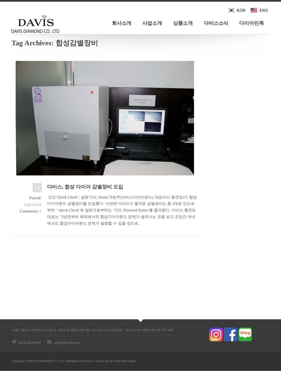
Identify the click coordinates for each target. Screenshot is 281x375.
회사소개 (122, 23)
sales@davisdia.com (67, 343)
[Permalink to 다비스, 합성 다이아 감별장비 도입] (37, 189)
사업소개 (152, 23)
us (106, 361)
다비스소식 (216, 23)
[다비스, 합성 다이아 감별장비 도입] (105, 118)
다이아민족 (251, 23)
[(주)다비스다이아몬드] (35, 23)
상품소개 (183, 23)
